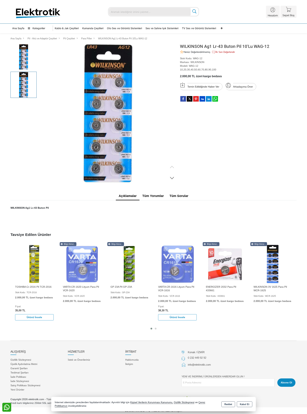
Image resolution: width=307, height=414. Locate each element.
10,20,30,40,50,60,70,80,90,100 (198, 69)
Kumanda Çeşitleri (92, 28)
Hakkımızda (132, 359)
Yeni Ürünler (17, 389)
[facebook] (183, 99)
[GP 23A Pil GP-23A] (130, 263)
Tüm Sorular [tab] (178, 196)
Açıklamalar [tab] (128, 196)
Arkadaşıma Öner (243, 86)
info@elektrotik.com (199, 364)
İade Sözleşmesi (19, 381)
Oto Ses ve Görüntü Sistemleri (124, 28)
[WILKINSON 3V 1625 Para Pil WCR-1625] (273, 263)
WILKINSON (197, 62)
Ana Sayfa (18, 28)
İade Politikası (18, 376)
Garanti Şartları (19, 368)
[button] (172, 178)
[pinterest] (196, 99)
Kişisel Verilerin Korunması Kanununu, (151, 402)
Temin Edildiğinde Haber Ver (203, 86)
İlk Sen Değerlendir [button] (225, 52)
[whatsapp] (215, 99)
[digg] (202, 99)
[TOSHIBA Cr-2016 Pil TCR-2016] (34, 263)
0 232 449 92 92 (197, 357)
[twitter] (189, 99)
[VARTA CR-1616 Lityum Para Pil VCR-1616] (177, 263)
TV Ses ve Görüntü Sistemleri (199, 28)
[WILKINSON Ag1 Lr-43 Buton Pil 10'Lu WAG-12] (107, 113)
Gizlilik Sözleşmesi (20, 359)
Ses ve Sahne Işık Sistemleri (162, 28)
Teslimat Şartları (19, 372)
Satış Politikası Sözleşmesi (25, 385)
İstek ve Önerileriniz (79, 359)
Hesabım (273, 15)
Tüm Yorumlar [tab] (153, 196)
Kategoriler (38, 28)
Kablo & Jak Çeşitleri (67, 28)
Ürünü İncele (34, 317)
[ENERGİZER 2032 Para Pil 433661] (225, 263)
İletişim (129, 364)
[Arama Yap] (194, 12)
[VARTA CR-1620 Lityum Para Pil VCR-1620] (82, 263)
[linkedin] (209, 99)
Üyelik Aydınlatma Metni (23, 364)
